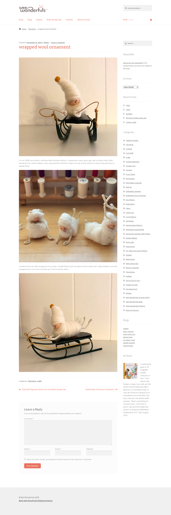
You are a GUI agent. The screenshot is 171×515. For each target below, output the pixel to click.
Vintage (129, 293)
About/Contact (83, 19)
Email (58, 449)
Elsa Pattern (130, 200)
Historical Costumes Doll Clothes (138, 234)
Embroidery (130, 204)
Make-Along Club (54, 19)
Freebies (69, 19)
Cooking (129, 149)
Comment (29, 419)
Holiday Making (131, 238)
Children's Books (132, 140)
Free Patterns (131, 217)
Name (27, 449)
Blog (30, 19)
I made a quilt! (131, 122)
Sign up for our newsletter (133, 63)
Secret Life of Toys (133, 280)
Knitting (129, 255)
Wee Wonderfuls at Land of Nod (137, 297)
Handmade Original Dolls (135, 229)
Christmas (32, 29)
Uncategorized (131, 289)
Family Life (130, 212)
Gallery (39, 19)
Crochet (129, 170)
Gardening (130, 221)
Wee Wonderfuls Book (134, 302)
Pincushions (130, 272)
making (126, 328)
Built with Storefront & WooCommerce (35, 500)
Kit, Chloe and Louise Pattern (136, 251)
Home (24, 29)
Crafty (39, 381)
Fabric (128, 208)
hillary (46, 42)
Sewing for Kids (132, 285)
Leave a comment (58, 42)
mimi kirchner (128, 346)
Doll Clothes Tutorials (134, 183)
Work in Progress (132, 310)
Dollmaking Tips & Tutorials (136, 195)
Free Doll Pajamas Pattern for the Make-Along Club (44, 389)
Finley (128, 109)
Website (89, 449)
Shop (21, 19)
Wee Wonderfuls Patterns (135, 306)
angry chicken (128, 331)
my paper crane (129, 340)
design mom (127, 337)
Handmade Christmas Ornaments (100, 389)
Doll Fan (129, 187)
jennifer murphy (129, 343)
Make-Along (130, 259)
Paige (128, 105)
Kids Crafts (130, 242)
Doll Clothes (130, 178)
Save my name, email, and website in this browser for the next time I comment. (59, 459)
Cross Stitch (130, 174)
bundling (129, 114)
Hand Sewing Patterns (134, 225)
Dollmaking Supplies (133, 191)
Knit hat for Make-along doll (136, 118)
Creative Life (130, 166)
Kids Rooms (130, 246)
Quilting (129, 276)
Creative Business (132, 162)
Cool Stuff (129, 153)
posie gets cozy (129, 334)
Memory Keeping (132, 268)
